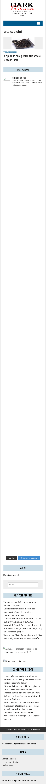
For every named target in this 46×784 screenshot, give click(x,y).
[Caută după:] (23, 584)
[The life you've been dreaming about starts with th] (23, 193)
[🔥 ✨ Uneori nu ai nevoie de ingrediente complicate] (23, 380)
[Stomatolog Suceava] (14, 661)
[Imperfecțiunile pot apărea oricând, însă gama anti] (23, 240)
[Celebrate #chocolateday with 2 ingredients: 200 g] (23, 217)
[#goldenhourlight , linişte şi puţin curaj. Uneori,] (23, 310)
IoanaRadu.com (9, 758)
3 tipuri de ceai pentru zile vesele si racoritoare (22, 57)
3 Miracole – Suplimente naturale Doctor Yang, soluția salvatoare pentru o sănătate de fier (22, 679)
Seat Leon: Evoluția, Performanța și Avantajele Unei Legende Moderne (21, 715)
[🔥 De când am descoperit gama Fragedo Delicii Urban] (23, 403)
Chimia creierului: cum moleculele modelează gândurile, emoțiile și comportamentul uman (19, 612)
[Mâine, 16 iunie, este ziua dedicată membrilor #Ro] (23, 356)
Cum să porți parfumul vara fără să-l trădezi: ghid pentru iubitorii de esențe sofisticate (22, 696)
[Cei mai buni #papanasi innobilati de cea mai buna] (23, 263)
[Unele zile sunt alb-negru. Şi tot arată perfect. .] (23, 473)
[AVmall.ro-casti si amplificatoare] (23, 652)
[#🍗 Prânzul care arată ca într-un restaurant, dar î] (23, 449)
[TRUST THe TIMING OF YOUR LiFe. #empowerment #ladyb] (23, 123)
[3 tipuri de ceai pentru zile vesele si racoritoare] (23, 47)
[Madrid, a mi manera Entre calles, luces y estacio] (23, 100)
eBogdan (7, 686)
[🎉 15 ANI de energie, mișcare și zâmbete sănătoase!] (23, 519)
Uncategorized (10, 52)
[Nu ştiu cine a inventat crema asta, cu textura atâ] (23, 496)
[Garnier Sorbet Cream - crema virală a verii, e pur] (23, 333)
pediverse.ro (7, 765)
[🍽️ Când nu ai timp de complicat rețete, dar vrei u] (23, 426)
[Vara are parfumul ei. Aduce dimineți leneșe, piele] (23, 170)
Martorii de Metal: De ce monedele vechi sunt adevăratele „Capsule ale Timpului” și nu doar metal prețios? (22, 628)
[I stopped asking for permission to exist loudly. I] (23, 543)
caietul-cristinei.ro (10, 762)
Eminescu (7, 712)
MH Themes (36, 730)
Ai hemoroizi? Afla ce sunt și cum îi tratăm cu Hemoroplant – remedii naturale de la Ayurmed (21, 706)
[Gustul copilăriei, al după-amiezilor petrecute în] (23, 147)
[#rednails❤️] (23, 286)
